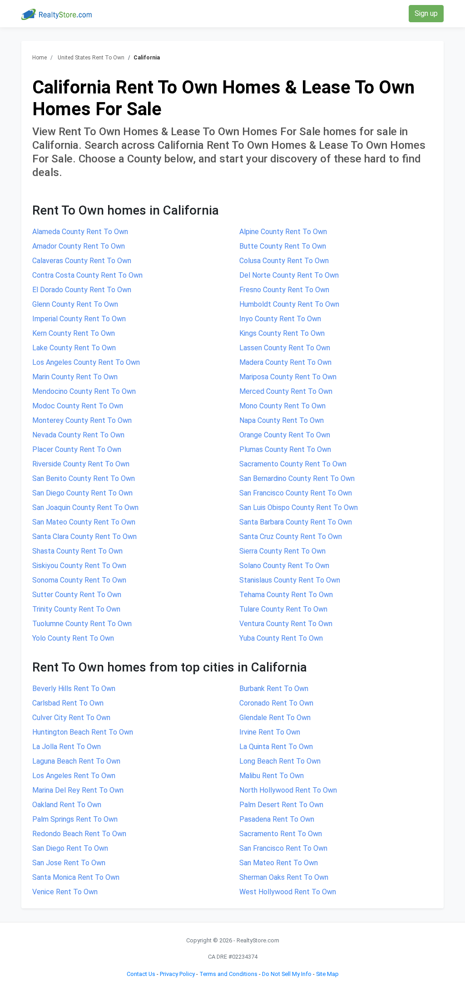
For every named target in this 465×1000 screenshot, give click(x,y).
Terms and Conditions (228, 974)
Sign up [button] (426, 13)
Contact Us (141, 974)
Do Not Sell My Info (287, 974)
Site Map (327, 974)
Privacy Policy (177, 974)
